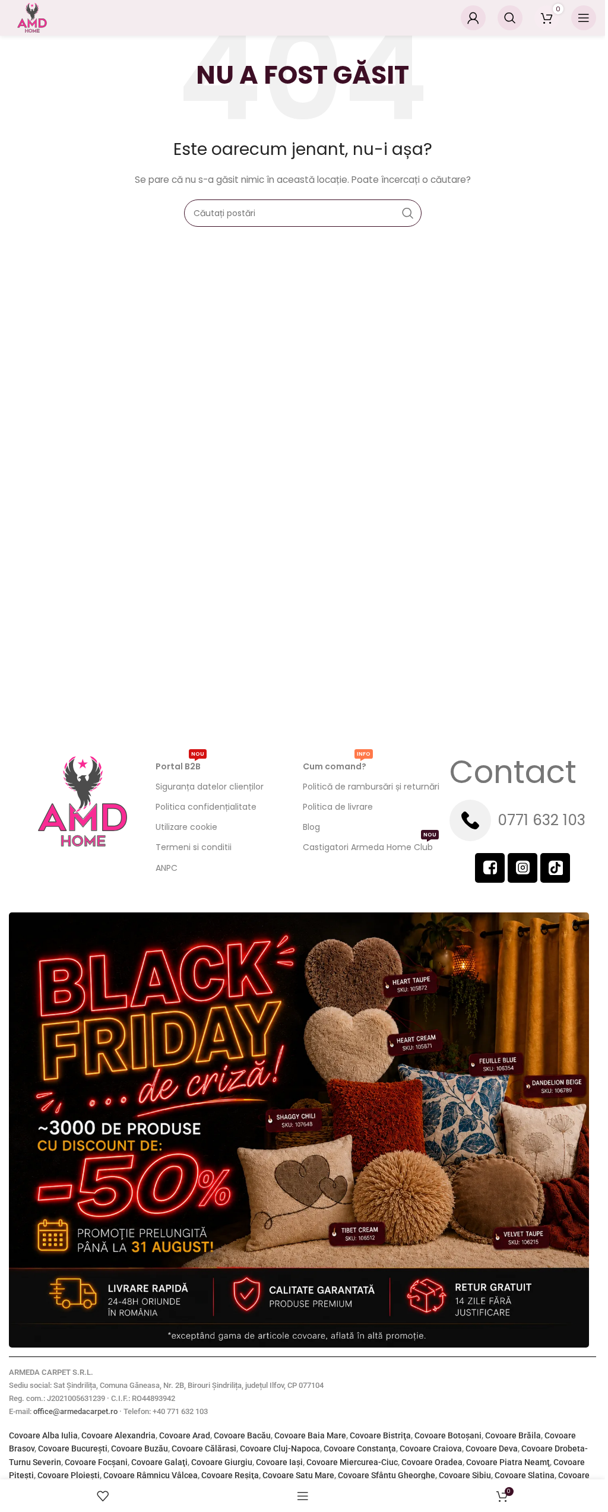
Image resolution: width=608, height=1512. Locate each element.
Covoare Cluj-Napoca (280, 1448)
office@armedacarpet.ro (75, 1411)
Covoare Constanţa (360, 1448)
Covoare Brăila (513, 1435)
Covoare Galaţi (159, 1462)
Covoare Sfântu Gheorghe (386, 1475)
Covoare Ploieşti (68, 1475)
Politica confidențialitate (206, 807)
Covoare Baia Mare (310, 1435)
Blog (311, 827)
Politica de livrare (338, 807)
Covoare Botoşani (448, 1435)
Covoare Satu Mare (298, 1475)
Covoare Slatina (525, 1475)
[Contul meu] (473, 18)
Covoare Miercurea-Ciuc (352, 1462)
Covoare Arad (184, 1435)
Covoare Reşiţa (230, 1475)
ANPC (167, 868)
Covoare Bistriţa (380, 1435)
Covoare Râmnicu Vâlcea (150, 1475)
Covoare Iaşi (279, 1462)
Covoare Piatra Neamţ (508, 1462)
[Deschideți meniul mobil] (583, 18)
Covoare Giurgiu (221, 1462)
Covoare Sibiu (465, 1475)
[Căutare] (510, 18)
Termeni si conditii (194, 847)
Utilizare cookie (186, 827)
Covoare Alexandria (118, 1435)
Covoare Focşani (96, 1462)
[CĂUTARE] (408, 213)
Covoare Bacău (242, 1435)
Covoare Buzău (139, 1448)
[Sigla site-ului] (32, 17)
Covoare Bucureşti (72, 1448)
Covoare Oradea (432, 1462)
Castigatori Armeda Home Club (369, 845)
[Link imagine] (299, 1129)
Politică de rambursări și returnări (371, 787)
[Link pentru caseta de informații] (522, 820)
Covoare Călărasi (204, 1448)
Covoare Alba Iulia (43, 1435)
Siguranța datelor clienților (210, 787)
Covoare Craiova (431, 1448)
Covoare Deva (492, 1448)
